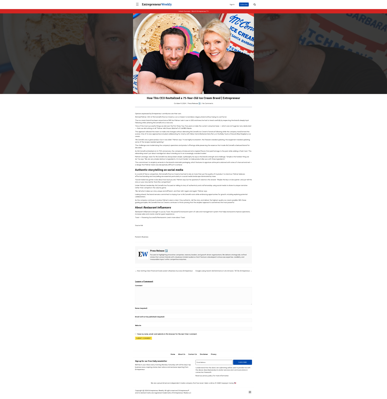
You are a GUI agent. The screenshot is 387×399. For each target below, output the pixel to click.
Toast (183, 217)
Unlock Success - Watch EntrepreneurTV (194, 11)
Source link (139, 225)
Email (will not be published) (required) (149, 317)
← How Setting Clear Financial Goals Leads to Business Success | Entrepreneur (164, 271)
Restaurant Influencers (143, 212)
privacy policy (208, 376)
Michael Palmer (140, 117)
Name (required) (141, 308)
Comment (139, 285)
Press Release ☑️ (194, 103)
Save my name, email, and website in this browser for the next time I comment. (167, 334)
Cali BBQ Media (186, 128)
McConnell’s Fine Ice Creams (163, 117)
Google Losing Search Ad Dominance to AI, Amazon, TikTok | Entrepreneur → (223, 271)
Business (145, 237)
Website (138, 325)
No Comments (207, 103)
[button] (137, 4)
